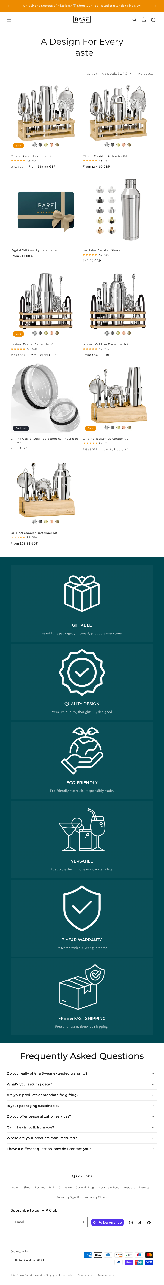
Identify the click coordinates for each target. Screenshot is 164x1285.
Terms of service (107, 1274)
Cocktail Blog (85, 1187)
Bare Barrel (25, 1275)
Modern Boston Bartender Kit (33, 344)
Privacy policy (86, 1274)
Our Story (65, 1187)
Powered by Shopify (43, 1275)
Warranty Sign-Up (69, 1197)
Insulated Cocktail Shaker (102, 250)
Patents (144, 1187)
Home (16, 1187)
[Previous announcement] (8, 5)
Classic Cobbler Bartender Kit (105, 156)
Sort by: (92, 73)
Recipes (40, 1187)
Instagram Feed (108, 1187)
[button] (9, 19)
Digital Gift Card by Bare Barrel (34, 250)
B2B (51, 1187)
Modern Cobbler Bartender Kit (106, 344)
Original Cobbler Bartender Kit (34, 532)
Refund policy (66, 1274)
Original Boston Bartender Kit (105, 438)
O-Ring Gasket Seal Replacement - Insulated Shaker (44, 440)
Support (129, 1187)
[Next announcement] (155, 5)
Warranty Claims (96, 1197)
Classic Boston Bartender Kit (32, 156)
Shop (27, 1187)
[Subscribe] (82, 1222)
